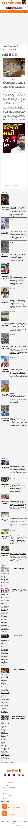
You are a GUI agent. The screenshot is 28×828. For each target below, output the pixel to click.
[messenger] (16, 8)
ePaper (11, 12)
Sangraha (24, 825)
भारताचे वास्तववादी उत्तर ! (5, 468)
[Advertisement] (14, 28)
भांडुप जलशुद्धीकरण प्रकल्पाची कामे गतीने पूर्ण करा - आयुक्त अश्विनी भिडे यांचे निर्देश (5, 233)
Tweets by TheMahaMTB (7, 762)
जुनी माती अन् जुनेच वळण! (5, 485)
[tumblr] (18, 8)
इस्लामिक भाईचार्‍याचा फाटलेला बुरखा (5, 554)
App (7, 12)
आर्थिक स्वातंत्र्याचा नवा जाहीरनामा (5, 537)
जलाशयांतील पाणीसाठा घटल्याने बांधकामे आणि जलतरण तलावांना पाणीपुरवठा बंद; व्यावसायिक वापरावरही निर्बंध (5, 370)
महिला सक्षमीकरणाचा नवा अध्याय (5, 502)
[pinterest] (12, 8)
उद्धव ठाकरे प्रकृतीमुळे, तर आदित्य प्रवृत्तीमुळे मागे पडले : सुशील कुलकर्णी (18, 590)
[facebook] (7, 8)
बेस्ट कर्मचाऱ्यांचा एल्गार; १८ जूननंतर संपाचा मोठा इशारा (5, 277)
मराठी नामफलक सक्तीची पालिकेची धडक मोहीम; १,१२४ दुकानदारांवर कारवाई (5, 395)
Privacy (5, 780)
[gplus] (14, 8)
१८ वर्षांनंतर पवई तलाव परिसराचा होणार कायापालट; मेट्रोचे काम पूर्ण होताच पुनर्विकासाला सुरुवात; (5, 324)
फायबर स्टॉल (15, 185)
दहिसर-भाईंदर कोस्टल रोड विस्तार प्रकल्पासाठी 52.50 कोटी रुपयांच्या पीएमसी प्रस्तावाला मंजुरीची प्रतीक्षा (5, 347)
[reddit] (21, 8)
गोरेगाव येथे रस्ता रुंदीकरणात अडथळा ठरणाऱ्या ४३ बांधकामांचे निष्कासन (5, 256)
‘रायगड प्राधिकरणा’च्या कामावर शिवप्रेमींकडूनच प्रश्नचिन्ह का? (18, 717)
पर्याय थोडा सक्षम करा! (5, 520)
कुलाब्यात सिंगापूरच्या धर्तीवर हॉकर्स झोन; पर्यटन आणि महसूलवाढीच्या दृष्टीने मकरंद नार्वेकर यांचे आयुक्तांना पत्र (5, 419)
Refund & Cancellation (9, 787)
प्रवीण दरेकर (7, 185)
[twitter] (9, 8)
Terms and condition (9, 782)
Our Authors (6, 793)
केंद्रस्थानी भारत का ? (18, 635)
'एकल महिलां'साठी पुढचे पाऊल (19, 669)
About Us (5, 791)
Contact (5, 798)
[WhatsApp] (3, 55)
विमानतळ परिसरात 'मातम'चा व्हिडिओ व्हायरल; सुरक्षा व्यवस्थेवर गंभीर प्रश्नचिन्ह (5, 208)
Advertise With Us (8, 796)
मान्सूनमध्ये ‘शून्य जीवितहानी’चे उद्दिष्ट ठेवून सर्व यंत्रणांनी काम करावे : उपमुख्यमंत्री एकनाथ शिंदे (5, 301)
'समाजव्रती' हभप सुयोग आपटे (18, 568)
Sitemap (5, 785)
